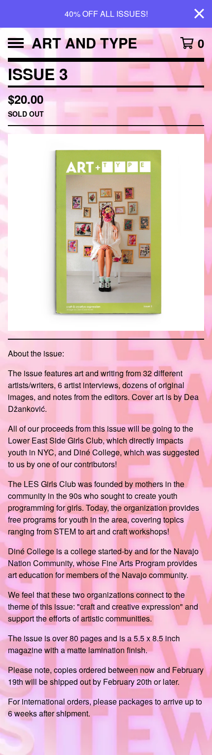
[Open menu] (16, 43)
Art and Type (84, 43)
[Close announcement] (199, 14)
